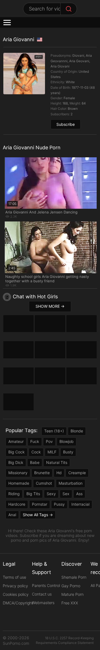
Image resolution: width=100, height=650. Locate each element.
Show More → (50, 306)
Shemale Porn (73, 577)
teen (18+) (54, 431)
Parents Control (46, 585)
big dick (15, 462)
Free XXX (69, 603)
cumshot (44, 483)
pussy (59, 504)
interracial (80, 504)
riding (14, 493)
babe (34, 462)
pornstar (39, 504)
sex (65, 493)
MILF (52, 452)
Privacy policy (15, 585)
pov (49, 441)
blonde (77, 431)
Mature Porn (72, 594)
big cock (16, 452)
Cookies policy (16, 594)
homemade (18, 483)
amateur (16, 441)
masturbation (70, 483)
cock (36, 452)
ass (79, 493)
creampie (77, 472)
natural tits (56, 462)
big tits (33, 493)
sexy (51, 493)
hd (59, 472)
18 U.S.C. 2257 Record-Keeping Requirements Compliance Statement (65, 640)
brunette (42, 472)
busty (68, 452)
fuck (34, 441)
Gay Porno (70, 585)
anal (12, 514)
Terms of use (14, 577)
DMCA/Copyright (18, 603)
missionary (18, 472)
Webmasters (43, 602)
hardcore (16, 504)
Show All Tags (35, 514)
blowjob (66, 441)
